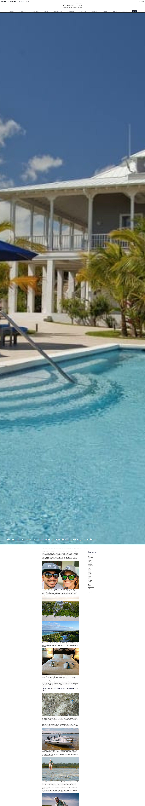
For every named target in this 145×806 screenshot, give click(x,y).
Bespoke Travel (58, 11)
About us (124, 11)
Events (115, 11)
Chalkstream (34, 11)
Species (46, 11)
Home (43, 548)
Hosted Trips (70, 11)
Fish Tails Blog (49, 548)
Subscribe (3, 1)
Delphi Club (46, 589)
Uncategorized (91, 587)
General (89, 576)
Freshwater (23, 11)
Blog (134, 11)
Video (27, 1)
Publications (21, 1)
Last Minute (83, 11)
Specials (105, 11)
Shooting (90, 583)
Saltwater (11, 11)
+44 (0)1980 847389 (12, 1)
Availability (94, 11)
